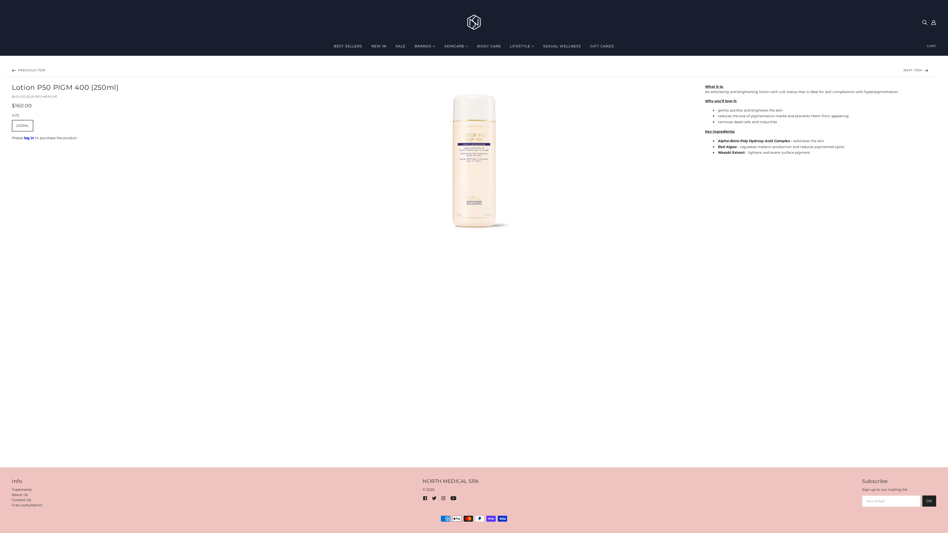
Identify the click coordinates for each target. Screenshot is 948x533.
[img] (924, 22)
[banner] (474, 22)
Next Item (913, 70)
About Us (20, 495)
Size (16, 115)
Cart (931, 46)
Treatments (22, 489)
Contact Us (21, 500)
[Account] (933, 22)
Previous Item (31, 70)
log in (29, 138)
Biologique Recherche (34, 96)
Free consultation (27, 505)
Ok (929, 501)
